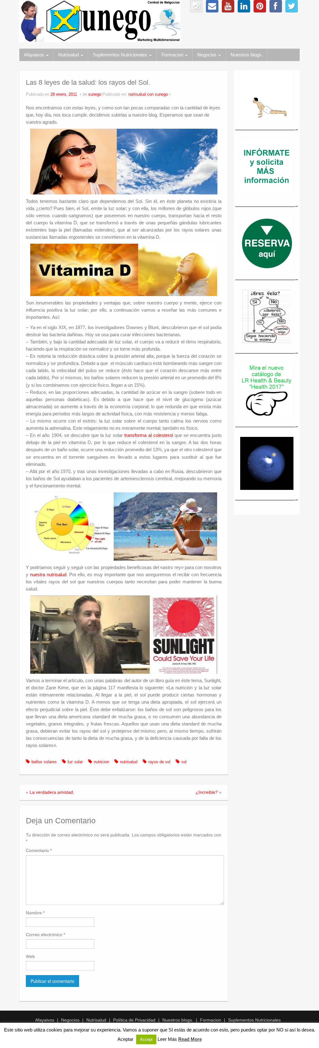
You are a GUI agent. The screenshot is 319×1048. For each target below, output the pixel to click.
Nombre (35, 912)
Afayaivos (34, 54)
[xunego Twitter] (291, 6)
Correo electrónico (45, 934)
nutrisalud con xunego (148, 94)
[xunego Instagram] (196, 6)
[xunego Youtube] (228, 6)
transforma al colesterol (148, 435)
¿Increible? (207, 792)
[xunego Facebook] (275, 6)
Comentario (39, 850)
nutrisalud (128, 762)
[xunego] (99, 20)
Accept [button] (146, 1039)
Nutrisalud (69, 54)
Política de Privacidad (134, 1019)
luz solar (75, 762)
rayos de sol (159, 762)
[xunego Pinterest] (260, 6)
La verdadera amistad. (52, 792)
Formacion (172, 54)
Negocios (207, 54)
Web (30, 956)
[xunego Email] (212, 6)
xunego (94, 94)
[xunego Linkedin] (244, 6)
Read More (190, 1039)
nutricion (101, 762)
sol (184, 762)
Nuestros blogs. (247, 54)
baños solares (44, 762)
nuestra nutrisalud (48, 574)
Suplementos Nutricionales (121, 54)
